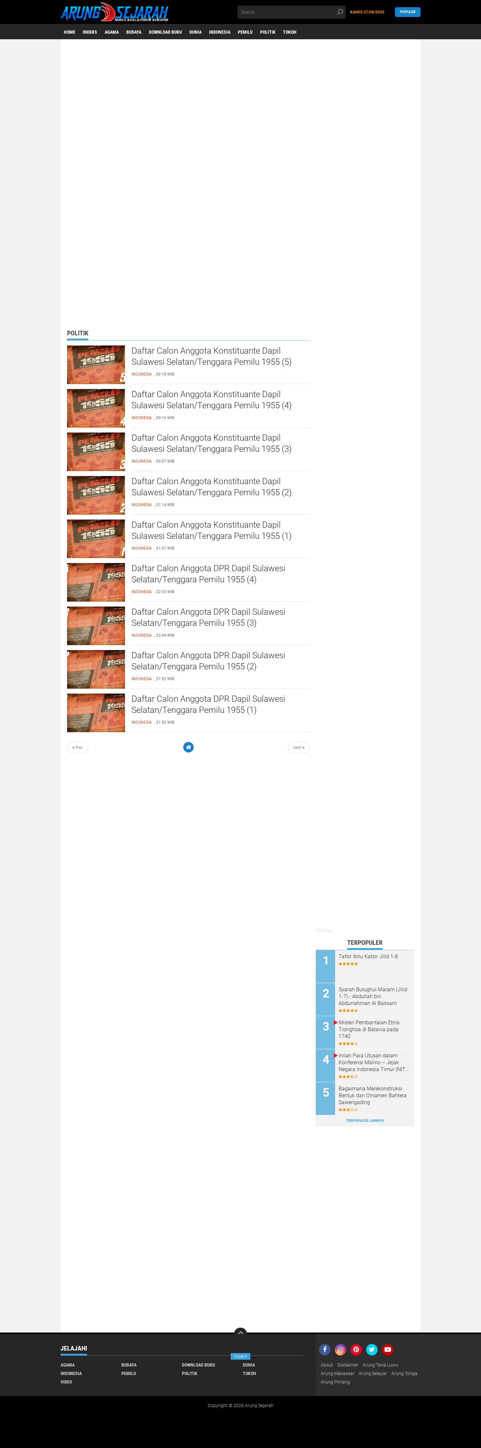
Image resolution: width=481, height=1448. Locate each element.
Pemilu (245, 32)
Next (297, 747)
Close (240, 1356)
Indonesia (219, 32)
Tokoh (289, 32)
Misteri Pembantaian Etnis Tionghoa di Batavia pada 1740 (369, 1029)
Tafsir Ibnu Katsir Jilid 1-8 (368, 956)
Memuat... (326, 930)
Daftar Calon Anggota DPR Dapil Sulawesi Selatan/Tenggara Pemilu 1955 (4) (208, 573)
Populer (408, 12)
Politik (268, 32)
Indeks (90, 32)
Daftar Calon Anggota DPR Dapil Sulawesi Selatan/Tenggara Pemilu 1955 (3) (208, 617)
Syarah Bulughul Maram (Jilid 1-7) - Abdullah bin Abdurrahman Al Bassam (373, 996)
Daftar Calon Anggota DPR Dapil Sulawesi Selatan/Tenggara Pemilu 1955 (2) (208, 660)
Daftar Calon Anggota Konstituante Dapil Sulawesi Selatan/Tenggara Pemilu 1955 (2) (212, 486)
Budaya (133, 32)
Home (69, 32)
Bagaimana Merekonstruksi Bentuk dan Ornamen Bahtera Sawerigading (373, 1095)
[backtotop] (240, 1334)
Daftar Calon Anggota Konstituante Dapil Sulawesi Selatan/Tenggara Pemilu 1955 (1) (212, 530)
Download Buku (165, 32)
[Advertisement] (240, 90)
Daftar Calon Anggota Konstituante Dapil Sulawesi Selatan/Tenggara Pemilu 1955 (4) (212, 399)
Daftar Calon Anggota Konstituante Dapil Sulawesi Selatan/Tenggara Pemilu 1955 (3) (212, 443)
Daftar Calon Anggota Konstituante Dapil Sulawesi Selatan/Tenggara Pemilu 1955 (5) (212, 356)
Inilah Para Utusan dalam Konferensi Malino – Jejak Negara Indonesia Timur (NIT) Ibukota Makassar (373, 1062)
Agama (112, 32)
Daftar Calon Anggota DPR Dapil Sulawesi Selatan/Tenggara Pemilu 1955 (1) (208, 704)
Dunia (195, 32)
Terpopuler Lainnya (365, 1121)
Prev (79, 747)
